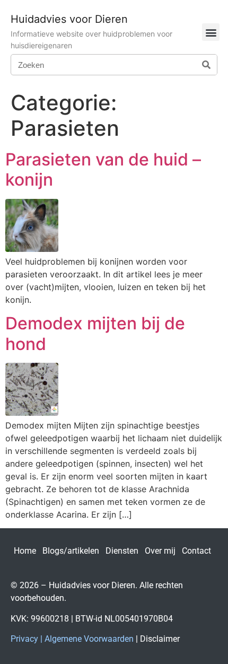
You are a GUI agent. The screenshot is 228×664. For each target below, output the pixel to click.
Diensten (122, 551)
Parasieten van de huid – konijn (103, 169)
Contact (196, 551)
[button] (211, 32)
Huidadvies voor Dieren (69, 19)
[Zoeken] (206, 65)
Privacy (24, 639)
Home (25, 551)
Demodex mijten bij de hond (95, 333)
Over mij (160, 551)
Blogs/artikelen (70, 551)
